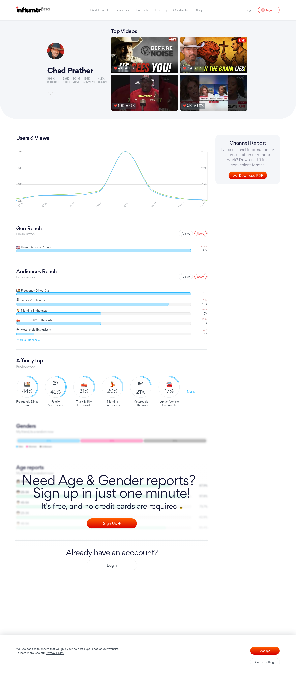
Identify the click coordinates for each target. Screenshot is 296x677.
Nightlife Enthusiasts (31, 310)
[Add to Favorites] (50, 93)
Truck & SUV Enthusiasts (34, 320)
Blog (198, 10)
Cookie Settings (265, 662)
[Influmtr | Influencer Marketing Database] (33, 10)
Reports (142, 10)
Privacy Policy (55, 652)
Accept (265, 650)
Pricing (161, 10)
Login (112, 565)
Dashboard (99, 10)
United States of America (34, 247)
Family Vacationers (30, 300)
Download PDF (251, 175)
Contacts (180, 10)
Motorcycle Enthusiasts (33, 329)
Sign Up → (112, 523)
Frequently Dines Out (32, 290)
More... (191, 391)
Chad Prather (70, 70)
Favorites (121, 10)
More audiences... (28, 339)
